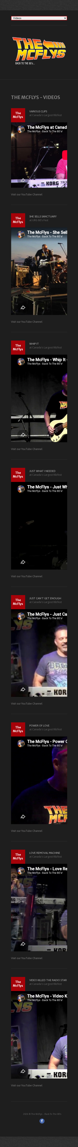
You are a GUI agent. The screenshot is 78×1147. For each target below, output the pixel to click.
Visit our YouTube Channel (26, 194)
